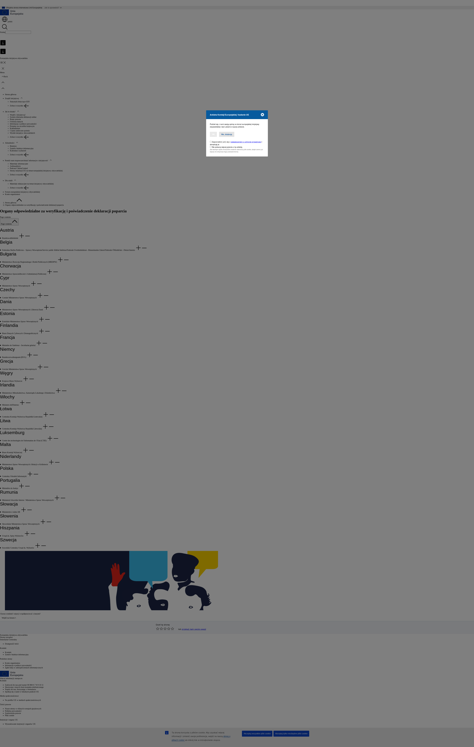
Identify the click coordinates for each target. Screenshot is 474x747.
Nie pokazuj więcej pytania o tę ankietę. (227, 147)
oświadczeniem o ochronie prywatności (246, 142)
